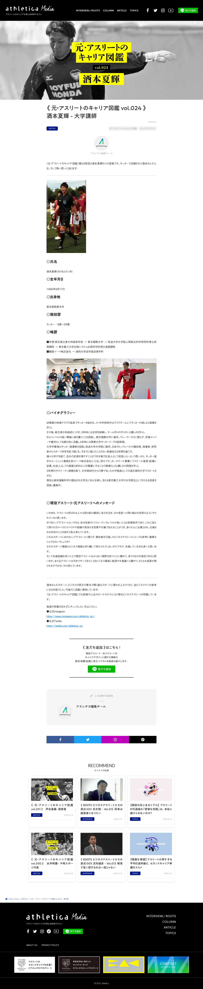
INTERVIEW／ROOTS (88, 10)
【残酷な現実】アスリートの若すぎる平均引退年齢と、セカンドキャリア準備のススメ (151, 863)
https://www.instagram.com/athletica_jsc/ (71, 616)
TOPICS (134, 10)
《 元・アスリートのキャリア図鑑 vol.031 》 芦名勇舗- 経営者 (52, 807)
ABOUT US (31, 945)
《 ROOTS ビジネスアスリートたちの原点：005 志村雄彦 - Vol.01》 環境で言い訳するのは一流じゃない (102, 863)
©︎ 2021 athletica (101, 983)
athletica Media (13, 899)
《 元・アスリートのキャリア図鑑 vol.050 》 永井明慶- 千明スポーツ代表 (52, 863)
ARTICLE (122, 10)
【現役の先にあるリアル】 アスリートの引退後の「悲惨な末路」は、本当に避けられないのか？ (151, 809)
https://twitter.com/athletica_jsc (65, 625)
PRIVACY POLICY (50, 945)
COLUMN (108, 10)
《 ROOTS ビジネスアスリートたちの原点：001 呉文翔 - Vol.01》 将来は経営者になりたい (102, 809)
